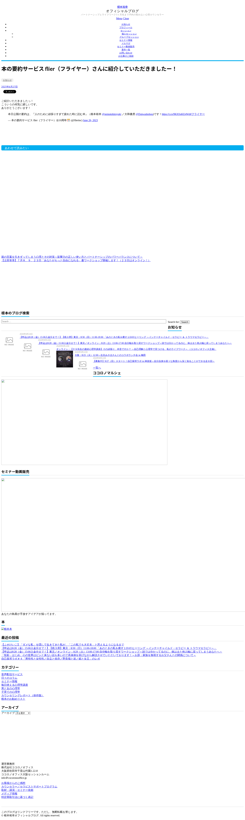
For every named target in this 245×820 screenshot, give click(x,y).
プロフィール (125, 27)
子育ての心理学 (10, 691)
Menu (119, 18)
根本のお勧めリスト (13, 698)
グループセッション (129, 37)
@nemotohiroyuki (111, 114)
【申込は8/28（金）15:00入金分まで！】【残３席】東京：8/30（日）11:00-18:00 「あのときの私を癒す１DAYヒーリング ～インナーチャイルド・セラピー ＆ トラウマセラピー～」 (114, 337)
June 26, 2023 (90, 120)
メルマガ (126, 43)
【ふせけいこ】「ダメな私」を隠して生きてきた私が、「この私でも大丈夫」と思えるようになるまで (62, 644)
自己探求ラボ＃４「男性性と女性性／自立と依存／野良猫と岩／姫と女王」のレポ (50, 658)
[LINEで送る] (25, 91)
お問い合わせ (125, 53)
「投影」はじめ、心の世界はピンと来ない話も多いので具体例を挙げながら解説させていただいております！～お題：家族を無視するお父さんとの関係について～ (98, 655)
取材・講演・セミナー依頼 (17, 790)
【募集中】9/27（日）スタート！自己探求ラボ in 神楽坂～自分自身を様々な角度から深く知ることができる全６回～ (154, 361)
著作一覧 (126, 49)
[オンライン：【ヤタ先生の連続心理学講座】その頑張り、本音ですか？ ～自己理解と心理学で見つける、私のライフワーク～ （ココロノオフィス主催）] (47, 353)
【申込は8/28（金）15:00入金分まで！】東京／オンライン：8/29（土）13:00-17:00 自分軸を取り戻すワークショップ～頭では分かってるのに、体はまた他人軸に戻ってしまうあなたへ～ (135, 343)
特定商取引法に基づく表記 (17, 797)
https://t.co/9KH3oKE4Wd (176, 114)
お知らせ (126, 24)
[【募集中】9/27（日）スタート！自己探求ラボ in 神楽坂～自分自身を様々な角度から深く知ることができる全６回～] (84, 365)
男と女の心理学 (10, 688)
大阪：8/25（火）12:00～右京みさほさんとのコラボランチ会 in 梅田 (110, 355)
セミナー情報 (125, 40)
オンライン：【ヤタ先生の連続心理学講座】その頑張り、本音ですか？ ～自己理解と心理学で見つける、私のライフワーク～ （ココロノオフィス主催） (136, 349)
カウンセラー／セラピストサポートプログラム (29, 786)
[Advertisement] (54, 135)
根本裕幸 (122, 6)
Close (126, 18)
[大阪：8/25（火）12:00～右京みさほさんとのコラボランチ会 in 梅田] (65, 359)
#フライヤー (197, 114)
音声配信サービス (12, 674)
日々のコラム (9, 677)
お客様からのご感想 (13, 783)
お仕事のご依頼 (126, 56)
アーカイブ (8, 712)
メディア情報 (9, 793)
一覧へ (97, 367)
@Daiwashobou (144, 114)
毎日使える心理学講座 (14, 684)
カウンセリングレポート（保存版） (22, 695)
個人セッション (129, 34)
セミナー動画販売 (125, 46)
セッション (125, 30)
